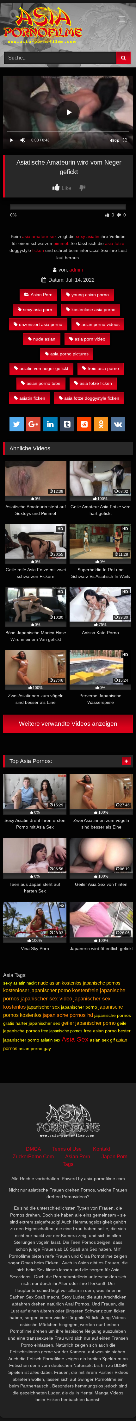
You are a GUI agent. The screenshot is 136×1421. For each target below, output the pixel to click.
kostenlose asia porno (93, 309)
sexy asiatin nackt (20, 983)
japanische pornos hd (68, 1015)
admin (76, 269)
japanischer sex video (46, 998)
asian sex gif (102, 1039)
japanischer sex (43, 1007)
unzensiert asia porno (40, 324)
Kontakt (101, 1149)
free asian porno (100, 1030)
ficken (38, 250)
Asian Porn (42, 294)
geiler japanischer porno (88, 1023)
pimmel (60, 243)
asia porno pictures (69, 353)
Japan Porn (114, 1156)
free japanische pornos (62, 1031)
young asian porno (90, 294)
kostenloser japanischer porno (37, 990)
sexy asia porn (37, 309)
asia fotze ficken (96, 383)
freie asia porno (103, 368)
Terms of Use (67, 1149)
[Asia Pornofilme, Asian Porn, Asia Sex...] (55, 26)
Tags (68, 1164)
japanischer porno (79, 1007)
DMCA (33, 1149)
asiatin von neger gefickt (44, 368)
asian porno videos (101, 324)
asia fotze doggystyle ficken (91, 398)
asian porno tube (43, 383)
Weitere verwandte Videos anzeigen (68, 723)
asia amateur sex (39, 236)
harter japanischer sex (37, 1023)
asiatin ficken (32, 398)
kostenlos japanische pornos (91, 983)
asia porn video (90, 338)
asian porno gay (35, 1048)
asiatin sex (50, 1040)
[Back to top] (116, 1402)
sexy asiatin (87, 236)
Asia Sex (75, 1039)
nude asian (44, 338)
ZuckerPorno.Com (33, 1156)
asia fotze (114, 243)
